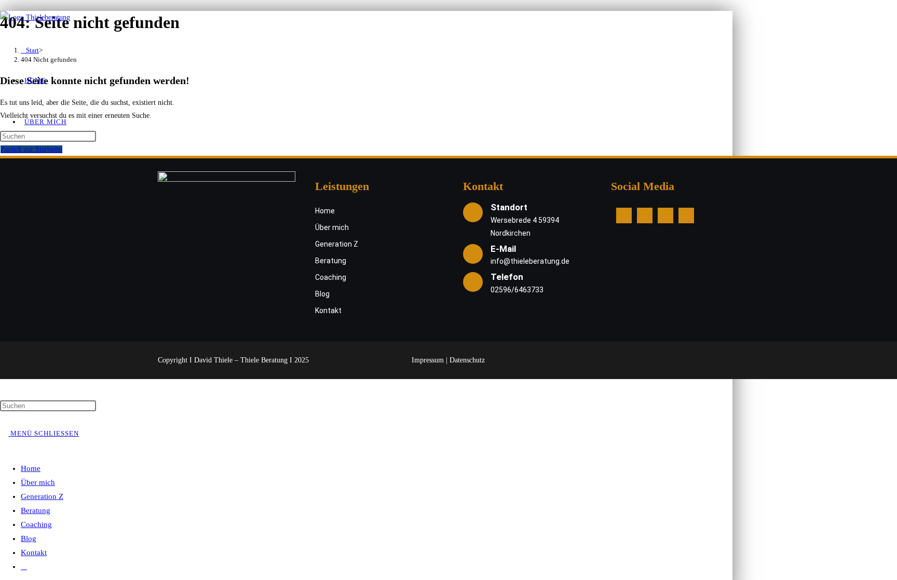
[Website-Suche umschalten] (24, 566)
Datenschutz (467, 360)
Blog (28, 538)
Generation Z (42, 496)
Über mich (38, 482)
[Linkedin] (665, 215)
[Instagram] (645, 215)
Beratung (35, 510)
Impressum (428, 360)
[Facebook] (624, 215)
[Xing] (686, 215)
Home (30, 468)
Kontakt (34, 552)
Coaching (36, 524)
